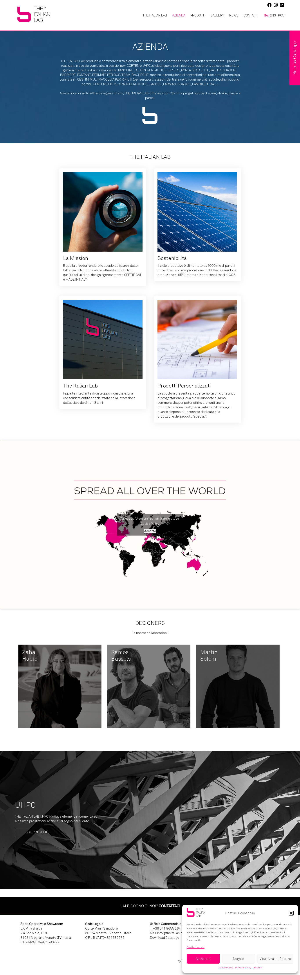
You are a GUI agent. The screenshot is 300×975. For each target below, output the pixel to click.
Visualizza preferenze (275, 959)
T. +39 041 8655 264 (165, 928)
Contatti (251, 15)
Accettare (203, 959)
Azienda (178, 15)
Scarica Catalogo (294, 58)
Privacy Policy (243, 967)
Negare (238, 959)
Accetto (150, 531)
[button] (291, 913)
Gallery (217, 15)
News (234, 15)
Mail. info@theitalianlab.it (168, 933)
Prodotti (197, 15)
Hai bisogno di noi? (150, 905)
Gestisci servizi (195, 947)
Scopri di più (36, 832)
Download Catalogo (164, 938)
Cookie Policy (225, 967)
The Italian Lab (155, 15)
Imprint (257, 967)
